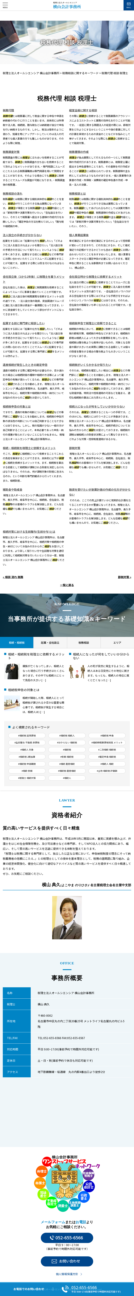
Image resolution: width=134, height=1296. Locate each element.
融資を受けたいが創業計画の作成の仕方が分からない (100, 492)
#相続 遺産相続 (67, 764)
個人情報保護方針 (67, 1274)
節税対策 (74, 448)
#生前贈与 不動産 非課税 (26, 742)
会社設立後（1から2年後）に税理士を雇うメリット (34, 279)
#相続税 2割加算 (27, 756)
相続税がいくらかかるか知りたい (90, 365)
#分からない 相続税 (67, 742)
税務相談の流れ (12, 193)
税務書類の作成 (79, 152)
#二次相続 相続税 (107, 749)
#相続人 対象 (27, 749)
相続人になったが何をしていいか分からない (97, 406)
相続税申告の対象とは (17, 406)
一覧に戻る (67, 585)
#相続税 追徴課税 (27, 735)
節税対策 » (124, 577)
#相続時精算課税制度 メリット (107, 742)
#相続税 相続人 (67, 735)
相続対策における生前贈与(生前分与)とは (29, 531)
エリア (117, 642)
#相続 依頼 (27, 770)
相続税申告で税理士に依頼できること (93, 323)
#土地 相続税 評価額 (107, 770)
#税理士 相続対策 (27, 778)
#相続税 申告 (107, 735)
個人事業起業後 (79, 235)
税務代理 (8, 110)
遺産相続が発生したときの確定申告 (25, 365)
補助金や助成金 (12, 489)
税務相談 (84, 642)
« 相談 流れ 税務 (13, 577)
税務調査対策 (11, 152)
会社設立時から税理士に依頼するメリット (95, 276)
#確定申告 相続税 (107, 756)
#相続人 (67, 778)
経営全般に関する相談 (83, 110)
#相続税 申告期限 (27, 764)
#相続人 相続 (107, 764)
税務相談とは (77, 193)
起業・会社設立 (50, 642)
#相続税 (67, 749)
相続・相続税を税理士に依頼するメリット (29, 448)
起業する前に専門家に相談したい (24, 323)
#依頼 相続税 (66, 756)
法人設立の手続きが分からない (22, 235)
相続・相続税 (17, 642)
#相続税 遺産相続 (67, 770)
